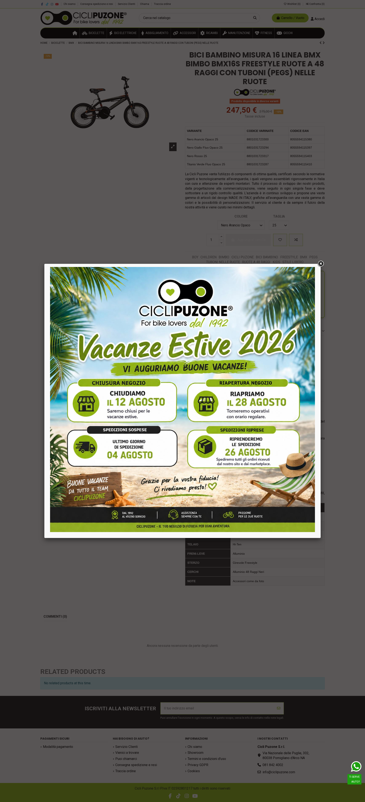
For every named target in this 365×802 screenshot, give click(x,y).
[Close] (320, 264)
